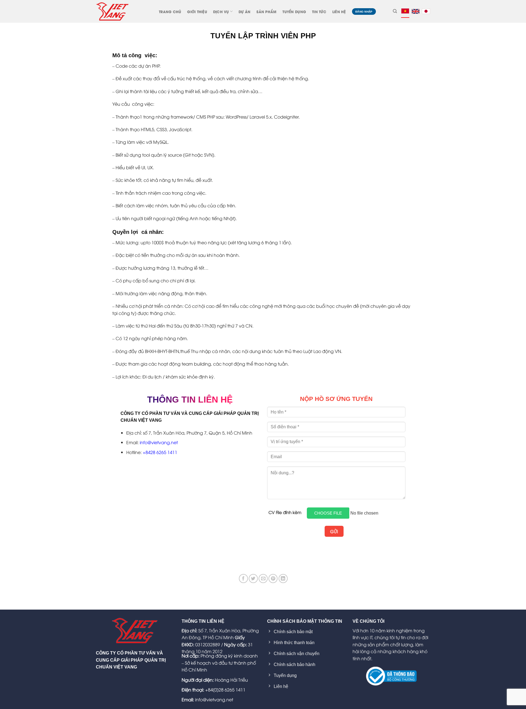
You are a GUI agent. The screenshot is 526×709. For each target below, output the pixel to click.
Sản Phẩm (266, 11)
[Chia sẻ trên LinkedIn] (283, 578)
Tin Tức (319, 11)
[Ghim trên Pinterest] (273, 578)
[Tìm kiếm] (395, 11)
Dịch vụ (221, 11)
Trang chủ (170, 11)
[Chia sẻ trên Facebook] (243, 578)
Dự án (244, 11)
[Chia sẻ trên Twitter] (253, 578)
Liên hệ (339, 11)
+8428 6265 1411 (160, 452)
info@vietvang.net (159, 442)
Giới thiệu (197, 11)
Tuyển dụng (294, 11)
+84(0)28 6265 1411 (225, 690)
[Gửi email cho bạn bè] (263, 578)
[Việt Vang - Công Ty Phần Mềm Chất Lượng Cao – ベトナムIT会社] (112, 11)
